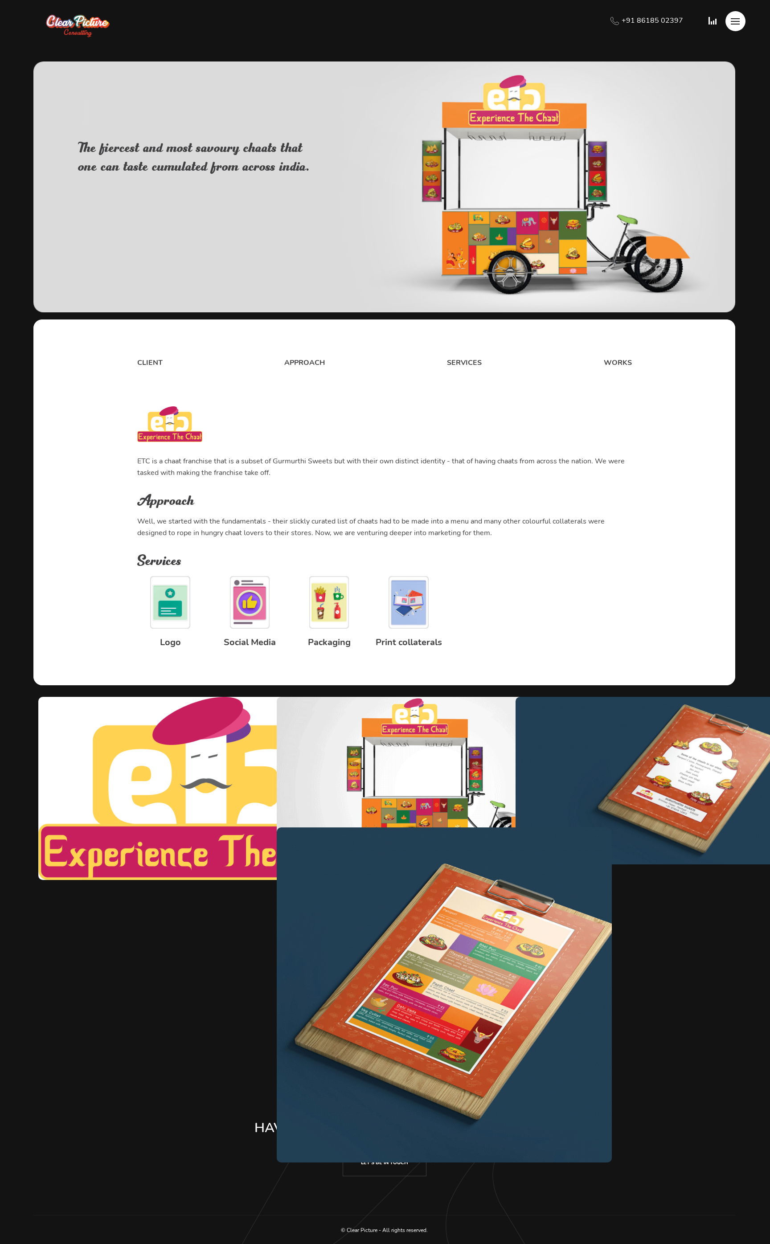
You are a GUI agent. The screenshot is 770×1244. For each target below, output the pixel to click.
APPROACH (304, 363)
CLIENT (150, 363)
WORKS (618, 363)
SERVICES (464, 363)
